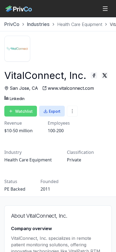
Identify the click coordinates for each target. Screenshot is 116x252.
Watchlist (24, 111)
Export (54, 111)
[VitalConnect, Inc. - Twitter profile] (104, 75)
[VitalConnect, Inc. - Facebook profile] (94, 75)
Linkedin (17, 98)
